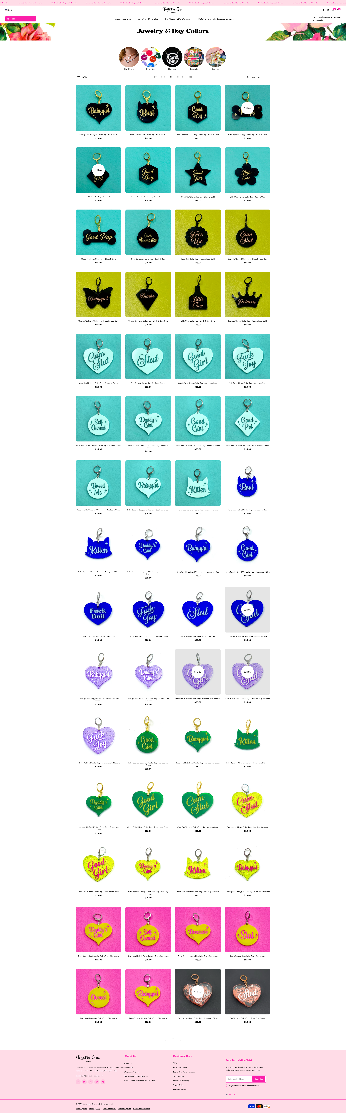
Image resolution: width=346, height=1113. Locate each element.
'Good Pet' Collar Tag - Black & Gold (98, 197)
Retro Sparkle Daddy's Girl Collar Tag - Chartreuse (98, 956)
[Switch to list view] (155, 77)
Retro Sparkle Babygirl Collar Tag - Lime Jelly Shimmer (247, 892)
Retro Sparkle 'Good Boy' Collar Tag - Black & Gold (198, 135)
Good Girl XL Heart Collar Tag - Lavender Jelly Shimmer (198, 698)
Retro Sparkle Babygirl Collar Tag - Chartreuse (148, 1018)
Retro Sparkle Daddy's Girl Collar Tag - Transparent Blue (148, 573)
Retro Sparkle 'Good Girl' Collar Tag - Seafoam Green (198, 445)
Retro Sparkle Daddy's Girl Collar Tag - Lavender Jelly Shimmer (148, 699)
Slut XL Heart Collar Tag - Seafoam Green (148, 383)
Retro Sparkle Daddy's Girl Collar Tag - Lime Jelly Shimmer (148, 893)
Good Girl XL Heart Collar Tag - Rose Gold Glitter (98, 1080)
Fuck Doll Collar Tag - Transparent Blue (98, 636)
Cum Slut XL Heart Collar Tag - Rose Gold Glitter (198, 1018)
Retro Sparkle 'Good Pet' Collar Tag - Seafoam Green (247, 445)
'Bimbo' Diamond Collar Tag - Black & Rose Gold (148, 321)
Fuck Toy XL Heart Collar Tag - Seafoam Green (248, 383)
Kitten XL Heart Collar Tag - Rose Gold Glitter (148, 1080)
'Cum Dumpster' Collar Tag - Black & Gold (148, 259)
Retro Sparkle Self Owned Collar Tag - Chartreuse (148, 956)
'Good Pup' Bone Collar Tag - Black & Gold (98, 259)
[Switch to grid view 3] (166, 77)
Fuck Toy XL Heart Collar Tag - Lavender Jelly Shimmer (98, 763)
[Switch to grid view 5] (180, 77)
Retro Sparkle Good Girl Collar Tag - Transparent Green (148, 764)
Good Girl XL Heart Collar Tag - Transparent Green (148, 827)
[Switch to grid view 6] (188, 77)
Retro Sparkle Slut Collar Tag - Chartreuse (247, 956)
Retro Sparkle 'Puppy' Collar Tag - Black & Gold (247, 135)
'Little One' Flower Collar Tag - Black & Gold (247, 197)
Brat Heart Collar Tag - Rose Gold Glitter (247, 1080)
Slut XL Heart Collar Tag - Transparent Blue (197, 636)
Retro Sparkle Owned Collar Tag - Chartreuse (98, 1018)
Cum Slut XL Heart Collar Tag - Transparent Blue (247, 636)
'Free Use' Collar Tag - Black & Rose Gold (198, 259)
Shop (13, 18)
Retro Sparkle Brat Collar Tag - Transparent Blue (247, 510)
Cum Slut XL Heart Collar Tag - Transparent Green (197, 827)
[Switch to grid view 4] (172, 77)
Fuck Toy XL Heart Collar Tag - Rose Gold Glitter (197, 1080)
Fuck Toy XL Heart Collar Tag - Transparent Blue (148, 636)
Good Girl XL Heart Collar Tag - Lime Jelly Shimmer (98, 892)
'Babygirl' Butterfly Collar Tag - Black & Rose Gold (98, 321)
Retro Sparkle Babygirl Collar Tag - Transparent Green (198, 763)
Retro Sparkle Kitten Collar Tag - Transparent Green (247, 763)
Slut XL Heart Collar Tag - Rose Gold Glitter (247, 1018)
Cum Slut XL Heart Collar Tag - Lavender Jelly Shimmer (247, 698)
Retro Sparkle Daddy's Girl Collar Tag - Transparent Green (98, 828)
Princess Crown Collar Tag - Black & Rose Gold (247, 321)
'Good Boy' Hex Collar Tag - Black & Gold (148, 197)
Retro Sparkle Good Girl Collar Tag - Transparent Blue (247, 572)
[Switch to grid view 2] (160, 77)
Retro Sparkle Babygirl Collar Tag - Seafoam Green (148, 510)
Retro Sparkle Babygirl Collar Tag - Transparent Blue (198, 572)
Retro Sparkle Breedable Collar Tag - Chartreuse (198, 956)
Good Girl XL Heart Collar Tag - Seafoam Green (197, 383)
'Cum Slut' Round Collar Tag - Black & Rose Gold (247, 259)
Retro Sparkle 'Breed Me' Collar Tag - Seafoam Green (98, 510)
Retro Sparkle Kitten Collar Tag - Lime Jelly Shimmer (198, 892)
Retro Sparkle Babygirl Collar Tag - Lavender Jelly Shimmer (99, 699)
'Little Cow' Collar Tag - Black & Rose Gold (198, 321)
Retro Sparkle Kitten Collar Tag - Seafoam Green (198, 510)
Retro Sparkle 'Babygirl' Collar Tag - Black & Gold (99, 135)
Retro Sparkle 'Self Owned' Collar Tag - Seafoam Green (98, 445)
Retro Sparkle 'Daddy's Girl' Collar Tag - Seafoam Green (148, 446)
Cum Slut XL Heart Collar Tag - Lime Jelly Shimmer (247, 827)
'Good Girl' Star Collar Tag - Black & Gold (198, 197)
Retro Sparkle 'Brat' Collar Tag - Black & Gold (148, 135)
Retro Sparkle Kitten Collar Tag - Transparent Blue (98, 572)
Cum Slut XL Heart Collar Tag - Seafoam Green (98, 383)
